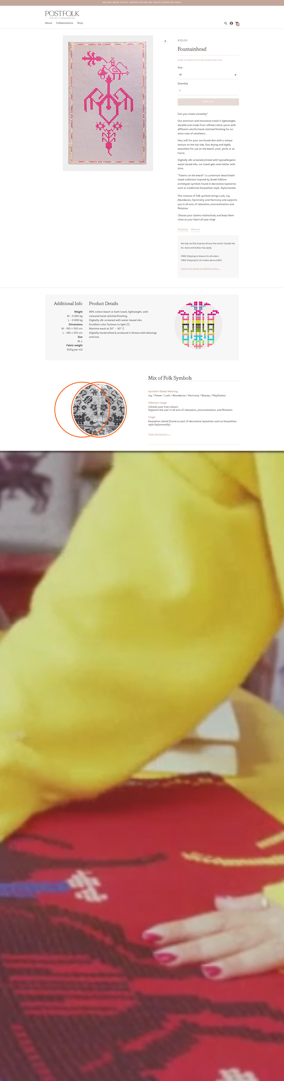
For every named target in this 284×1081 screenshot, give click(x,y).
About (48, 23)
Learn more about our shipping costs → (200, 269)
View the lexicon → (159, 434)
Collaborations (64, 23)
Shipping (183, 229)
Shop (80, 23)
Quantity (183, 83)
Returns (195, 229)
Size (180, 67)
